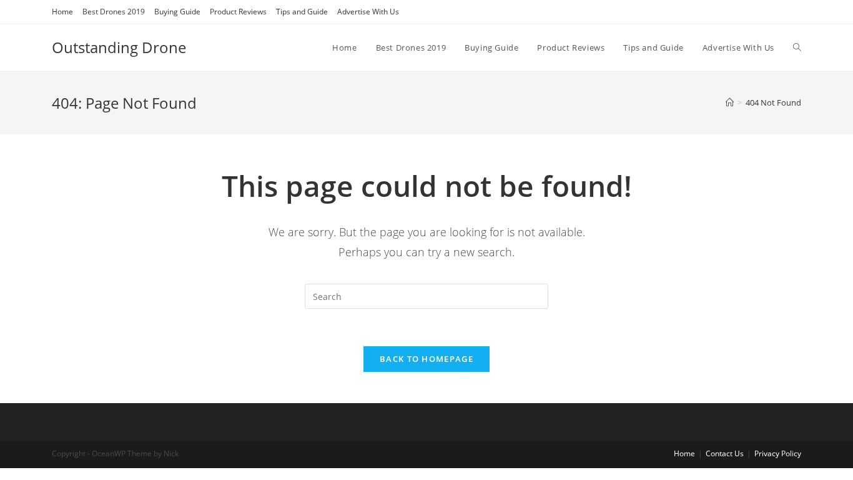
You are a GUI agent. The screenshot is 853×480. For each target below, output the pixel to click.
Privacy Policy (777, 453)
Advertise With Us (368, 11)
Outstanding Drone (119, 47)
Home (62, 11)
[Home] (730, 102)
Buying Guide (177, 11)
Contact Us (725, 453)
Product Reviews (238, 11)
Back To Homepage (426, 358)
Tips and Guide (302, 11)
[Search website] (797, 47)
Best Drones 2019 (113, 11)
